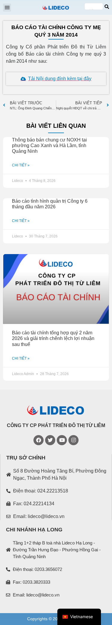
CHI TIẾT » (21, 165)
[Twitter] (50, 440)
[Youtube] (62, 440)
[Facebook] (38, 440)
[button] (7, 8)
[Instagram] (73, 440)
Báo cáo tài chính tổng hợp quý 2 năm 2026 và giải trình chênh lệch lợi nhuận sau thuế (53, 338)
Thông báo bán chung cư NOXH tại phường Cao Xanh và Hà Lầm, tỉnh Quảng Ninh (49, 145)
